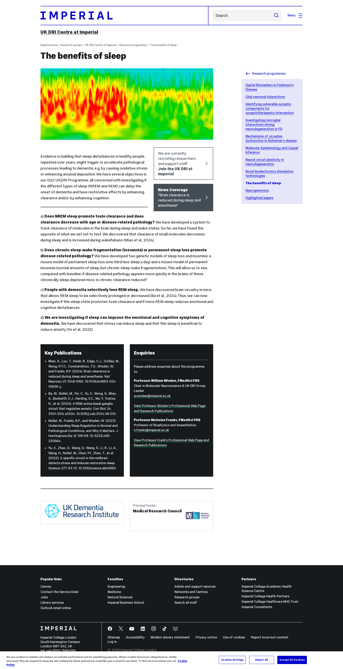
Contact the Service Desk (59, 592)
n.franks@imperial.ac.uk (151, 430)
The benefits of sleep (163, 45)
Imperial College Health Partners (265, 596)
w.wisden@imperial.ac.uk (152, 396)
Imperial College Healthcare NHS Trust (270, 602)
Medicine (114, 592)
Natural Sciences (120, 597)
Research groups (71, 45)
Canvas (45, 586)
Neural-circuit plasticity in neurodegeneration (265, 162)
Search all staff (185, 603)
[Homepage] (124, 15)
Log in (112, 642)
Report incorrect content (269, 637)
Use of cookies (234, 637)
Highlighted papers (260, 198)
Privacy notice (206, 637)
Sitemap (114, 637)
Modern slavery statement (170, 637)
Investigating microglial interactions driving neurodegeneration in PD (264, 124)
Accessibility (135, 637)
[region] (171, 660)
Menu (292, 15)
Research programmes (133, 45)
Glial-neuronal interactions (265, 97)
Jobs (44, 597)
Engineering (116, 586)
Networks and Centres (191, 592)
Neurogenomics (257, 190)
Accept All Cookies (291, 659)
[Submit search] (276, 15)
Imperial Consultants (257, 607)
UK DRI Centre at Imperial (69, 32)
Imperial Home (49, 45)
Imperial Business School (126, 603)
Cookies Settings (232, 659)
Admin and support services (195, 586)
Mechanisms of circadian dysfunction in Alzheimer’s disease (271, 138)
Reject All (261, 659)
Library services (52, 603)
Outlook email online (55, 608)
